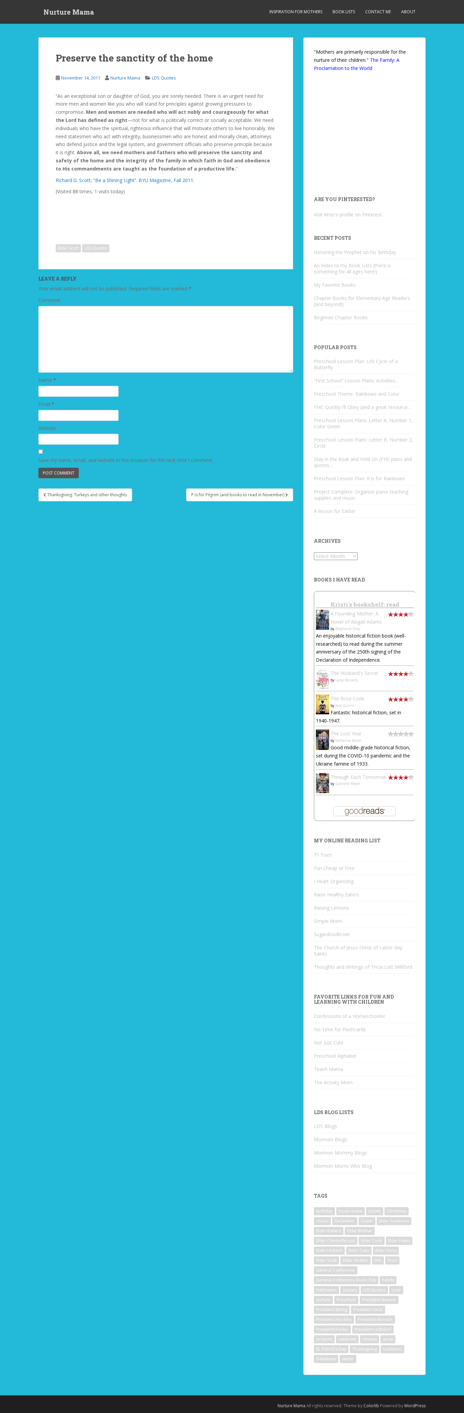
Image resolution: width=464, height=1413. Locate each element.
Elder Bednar (359, 1231)
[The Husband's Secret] (322, 679)
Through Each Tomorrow (358, 777)
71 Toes (323, 855)
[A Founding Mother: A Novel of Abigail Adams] (322, 619)
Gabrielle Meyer (347, 783)
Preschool (346, 1300)
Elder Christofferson (335, 1241)
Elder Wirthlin (355, 1260)
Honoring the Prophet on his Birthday (355, 252)
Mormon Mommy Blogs (340, 1152)
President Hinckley (334, 1319)
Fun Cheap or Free (334, 868)
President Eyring (331, 1309)
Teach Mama (328, 1069)
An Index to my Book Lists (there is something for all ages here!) (352, 268)
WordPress (415, 1406)
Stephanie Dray (347, 628)
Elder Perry (385, 1250)
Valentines (326, 1359)
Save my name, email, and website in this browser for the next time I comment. (125, 460)
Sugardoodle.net (332, 934)
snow (388, 1339)
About (408, 12)
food (392, 1260)
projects (324, 1339)
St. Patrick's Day (331, 1349)
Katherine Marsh (348, 740)
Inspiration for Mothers (295, 12)
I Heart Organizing (334, 881)
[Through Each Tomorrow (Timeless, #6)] (322, 782)
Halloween (326, 1290)
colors (322, 1221)
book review (350, 1211)
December (345, 1221)
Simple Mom (328, 921)
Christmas (396, 1211)
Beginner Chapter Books (341, 317)
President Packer (332, 1329)
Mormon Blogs (330, 1139)
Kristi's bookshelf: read (365, 604)
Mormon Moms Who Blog (343, 1166)
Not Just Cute (328, 1042)
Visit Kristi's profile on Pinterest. (348, 214)
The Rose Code (347, 698)
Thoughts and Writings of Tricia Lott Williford (363, 967)
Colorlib (371, 1406)
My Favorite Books (335, 285)
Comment (49, 300)
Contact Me (378, 12)
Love (396, 1290)
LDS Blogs (325, 1126)
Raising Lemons (331, 908)
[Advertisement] (111, 214)
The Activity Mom (333, 1082)
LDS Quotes (164, 78)
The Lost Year (346, 733)
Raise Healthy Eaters (336, 894)
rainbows (347, 1339)
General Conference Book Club (346, 1280)
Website (47, 428)
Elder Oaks (359, 1250)
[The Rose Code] (322, 704)
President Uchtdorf (373, 1329)
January (350, 1290)
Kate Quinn (344, 705)
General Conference (335, 1270)
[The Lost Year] (322, 739)
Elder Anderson (394, 1221)
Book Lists (344, 12)
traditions (392, 1349)
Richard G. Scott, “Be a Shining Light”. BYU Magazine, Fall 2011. (125, 180)
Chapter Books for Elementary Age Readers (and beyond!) (362, 301)
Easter (367, 1221)
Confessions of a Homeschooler (349, 1016)
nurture (323, 1300)
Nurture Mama (68, 11)
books (375, 1211)
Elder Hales (399, 1241)
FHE (377, 1260)
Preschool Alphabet (335, 1056)
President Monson (375, 1319)
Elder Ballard (328, 1231)
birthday (324, 1211)
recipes (369, 1339)
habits (388, 1280)
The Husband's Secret (354, 673)
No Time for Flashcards (340, 1029)
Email (46, 404)
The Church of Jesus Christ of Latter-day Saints (358, 950)
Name (47, 380)
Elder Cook (371, 1241)
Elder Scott (68, 248)
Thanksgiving (364, 1349)
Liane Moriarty (346, 680)
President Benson (379, 1300)
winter (348, 1359)
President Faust (368, 1309)
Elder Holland (329, 1250)
